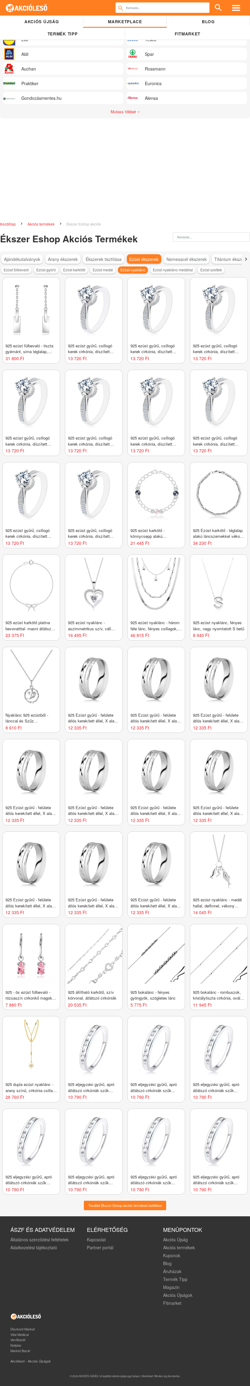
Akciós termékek (41, 223)
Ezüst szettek (211, 269)
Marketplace (125, 21)
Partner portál (100, 1247)
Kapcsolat (96, 1239)
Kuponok (171, 1255)
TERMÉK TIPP (62, 34)
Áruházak (172, 1271)
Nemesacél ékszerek (186, 259)
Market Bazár (20, 1350)
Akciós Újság (175, 1239)
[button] (246, 259)
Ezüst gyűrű (46, 269)
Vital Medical (19, 1334)
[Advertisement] (125, 173)
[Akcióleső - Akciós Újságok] (26, 7)
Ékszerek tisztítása (104, 259)
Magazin (171, 1287)
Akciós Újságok (177, 1295)
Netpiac (16, 1345)
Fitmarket (187, 34)
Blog (208, 21)
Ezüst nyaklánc (132, 269)
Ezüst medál (103, 269)
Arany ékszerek (63, 259)
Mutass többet (124, 111)
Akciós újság (41, 21)
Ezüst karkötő (74, 269)
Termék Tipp (175, 1279)
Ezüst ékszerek (144, 259)
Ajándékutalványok (22, 259)
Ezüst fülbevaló (16, 269)
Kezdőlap (8, 223)
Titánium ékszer (229, 259)
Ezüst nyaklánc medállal (173, 269)
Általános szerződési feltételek (39, 1239)
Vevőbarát (17, 1339)
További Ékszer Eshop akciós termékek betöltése (125, 1205)
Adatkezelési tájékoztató (33, 1247)
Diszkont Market (22, 1328)
